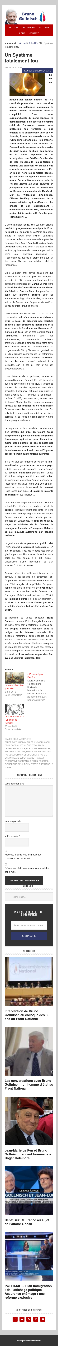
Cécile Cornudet (14, 745)
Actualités (25, 738)
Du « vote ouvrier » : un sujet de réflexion (14, 719)
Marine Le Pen (24, 754)
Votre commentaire (14, 783)
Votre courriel (12, 836)
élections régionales (38, 748)
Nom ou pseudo (13, 821)
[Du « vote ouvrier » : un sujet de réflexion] (14, 709)
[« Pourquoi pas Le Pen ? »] (38, 686)
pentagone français (33, 757)
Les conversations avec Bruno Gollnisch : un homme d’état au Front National (29, 1084)
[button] (27, 84)
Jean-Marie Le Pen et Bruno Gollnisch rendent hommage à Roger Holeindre (28, 1154)
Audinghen (24, 742)
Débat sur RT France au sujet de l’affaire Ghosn (27, 1222)
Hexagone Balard (36, 751)
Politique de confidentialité (29, 1340)
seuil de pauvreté (28, 764)
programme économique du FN (21, 761)
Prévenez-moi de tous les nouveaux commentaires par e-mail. (23, 856)
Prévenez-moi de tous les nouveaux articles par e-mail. (27, 869)
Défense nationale (15, 748)
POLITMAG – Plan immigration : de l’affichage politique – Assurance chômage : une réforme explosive (28, 1291)
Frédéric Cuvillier (15, 751)
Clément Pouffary (34, 745)
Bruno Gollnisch (40, 742)
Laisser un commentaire (37, 70)
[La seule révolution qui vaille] (14, 678)
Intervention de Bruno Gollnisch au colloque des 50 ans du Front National (27, 1015)
